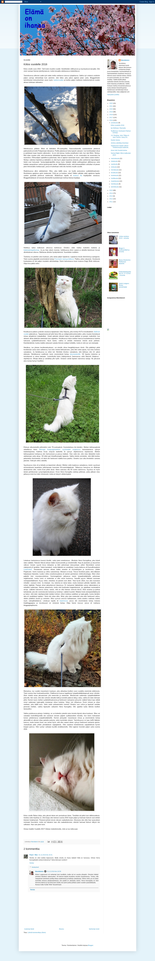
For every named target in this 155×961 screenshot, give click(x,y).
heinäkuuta (115, 170)
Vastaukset (35, 867)
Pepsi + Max (33, 855)
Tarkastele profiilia (113, 94)
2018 (111, 114)
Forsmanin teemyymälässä (64, 259)
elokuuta (114, 167)
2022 (111, 103)
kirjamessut (64, 601)
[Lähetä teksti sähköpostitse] (48, 841)
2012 (111, 199)
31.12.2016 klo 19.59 (54, 871)
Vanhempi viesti (94, 929)
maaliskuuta (115, 181)
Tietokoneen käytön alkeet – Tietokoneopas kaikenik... (120, 146)
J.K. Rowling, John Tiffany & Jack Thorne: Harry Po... (120, 136)
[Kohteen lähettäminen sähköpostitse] (52, 842)
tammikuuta (115, 187)
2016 (111, 120)
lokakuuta (114, 161)
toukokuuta (115, 175)
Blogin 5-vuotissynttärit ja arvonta (124, 250)
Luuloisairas (28, 569)
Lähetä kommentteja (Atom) (37, 932)
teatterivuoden (58, 80)
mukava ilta (77, 175)
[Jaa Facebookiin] (59, 842)
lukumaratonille (75, 354)
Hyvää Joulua (115, 140)
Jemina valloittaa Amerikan (119, 143)
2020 (111, 109)
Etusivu (61, 929)
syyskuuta (114, 164)
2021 (111, 106)
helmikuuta (115, 184)
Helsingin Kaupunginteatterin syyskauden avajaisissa (59, 449)
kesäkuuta (114, 173)
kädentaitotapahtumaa (31, 250)
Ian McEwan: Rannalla (118, 128)
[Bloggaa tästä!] (54, 842)
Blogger (90, 945)
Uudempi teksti (29, 929)
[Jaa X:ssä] (57, 842)
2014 (111, 193)
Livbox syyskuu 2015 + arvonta (124, 237)
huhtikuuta (114, 178)
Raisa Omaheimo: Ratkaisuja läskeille (125, 261)
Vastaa (31, 863)
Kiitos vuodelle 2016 (117, 125)
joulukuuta (114, 123)
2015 (111, 190)
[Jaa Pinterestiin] (61, 842)
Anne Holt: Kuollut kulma (119, 150)
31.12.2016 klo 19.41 (45, 855)
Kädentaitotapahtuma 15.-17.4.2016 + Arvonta (125, 273)
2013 (111, 196)
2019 (111, 112)
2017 (111, 117)
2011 (111, 202)
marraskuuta (115, 158)
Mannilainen (39, 871)
